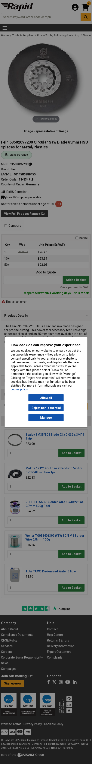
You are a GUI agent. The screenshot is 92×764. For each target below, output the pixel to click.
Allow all (46, 398)
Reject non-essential (46, 407)
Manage (46, 417)
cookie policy (19, 389)
